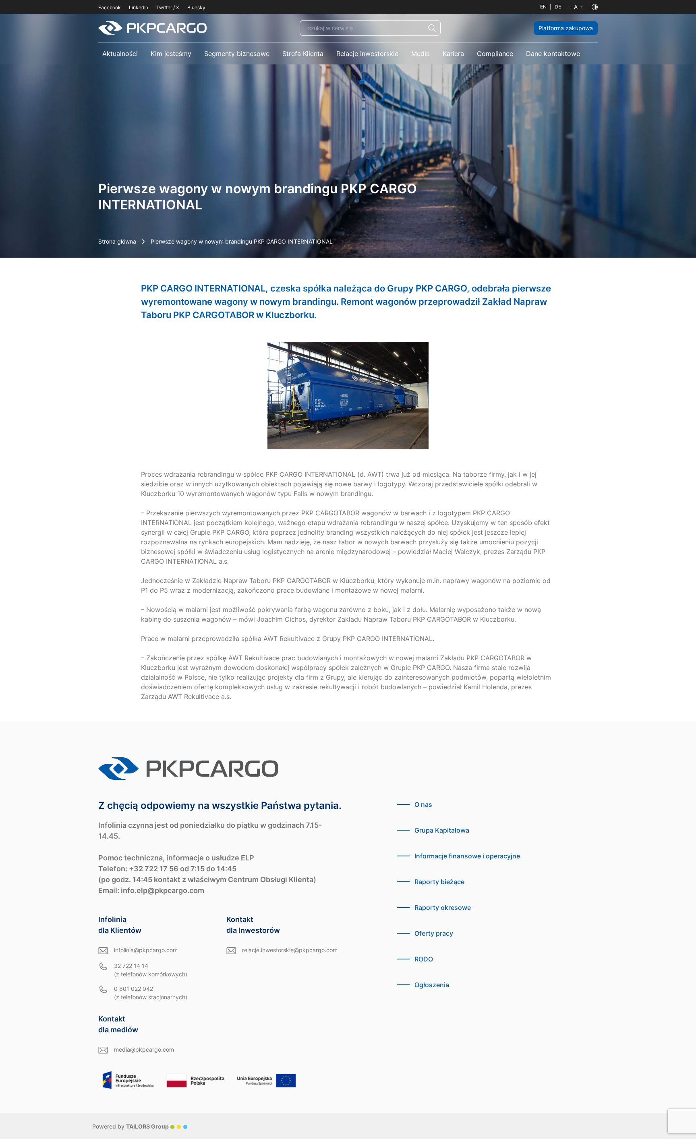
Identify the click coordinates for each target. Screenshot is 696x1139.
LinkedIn (138, 7)
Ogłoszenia (431, 985)
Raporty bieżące (439, 882)
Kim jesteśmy (171, 54)
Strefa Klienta (302, 54)
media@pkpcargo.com (144, 1049)
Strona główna (117, 241)
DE (558, 7)
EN (543, 7)
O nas (423, 804)
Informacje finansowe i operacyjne (467, 856)
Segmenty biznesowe (236, 54)
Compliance (495, 54)
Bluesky (196, 7)
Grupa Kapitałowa (441, 830)
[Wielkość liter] (576, 7)
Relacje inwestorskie (367, 54)
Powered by (130, 1126)
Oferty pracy (433, 933)
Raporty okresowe (442, 907)
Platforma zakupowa (566, 28)
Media (420, 54)
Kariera (453, 54)
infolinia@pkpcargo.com (146, 950)
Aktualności (120, 54)
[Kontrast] (595, 7)
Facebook (109, 7)
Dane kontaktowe (553, 54)
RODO (423, 959)
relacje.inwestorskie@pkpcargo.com (290, 950)
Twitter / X (167, 7)
